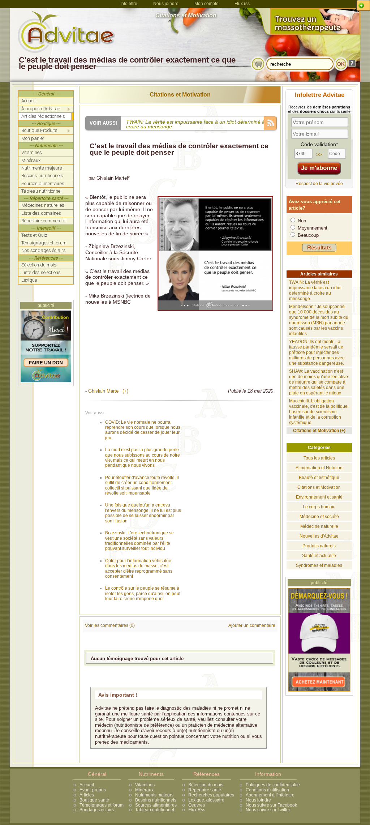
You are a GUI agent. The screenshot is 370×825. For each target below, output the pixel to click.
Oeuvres (196, 805)
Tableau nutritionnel (154, 809)
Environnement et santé (319, 497)
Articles (86, 795)
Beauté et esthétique (319, 477)
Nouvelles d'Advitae (319, 536)
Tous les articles (319, 458)
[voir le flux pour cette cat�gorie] (270, 122)
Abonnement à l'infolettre (270, 795)
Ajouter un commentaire (251, 625)
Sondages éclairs (96, 809)
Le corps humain (319, 506)
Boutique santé (94, 800)
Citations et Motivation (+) (319, 430)
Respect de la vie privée (319, 183)
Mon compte (206, 3)
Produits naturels (319, 545)
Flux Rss (196, 809)
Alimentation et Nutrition (319, 467)
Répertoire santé (204, 789)
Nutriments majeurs (154, 795)
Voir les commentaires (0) (110, 625)
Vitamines (145, 784)
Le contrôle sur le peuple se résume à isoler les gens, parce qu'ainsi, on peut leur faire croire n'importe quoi (142, 593)
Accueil (86, 784)
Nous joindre (165, 3)
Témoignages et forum (101, 805)
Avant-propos (92, 789)
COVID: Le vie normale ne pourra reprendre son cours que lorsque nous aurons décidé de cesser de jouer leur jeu (142, 430)
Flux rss (242, 3)
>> (319, 154)
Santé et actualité (319, 555)
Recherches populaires (211, 795)
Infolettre (128, 3)
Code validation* (319, 144)
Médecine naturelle (319, 526)
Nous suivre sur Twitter (268, 809)
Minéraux (144, 789)
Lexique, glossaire (206, 800)
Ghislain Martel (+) (108, 391)
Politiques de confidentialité (273, 784)
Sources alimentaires (156, 805)
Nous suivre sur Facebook (271, 805)
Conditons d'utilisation (267, 789)
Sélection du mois (205, 784)
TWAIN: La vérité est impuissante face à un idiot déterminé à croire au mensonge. (315, 290)
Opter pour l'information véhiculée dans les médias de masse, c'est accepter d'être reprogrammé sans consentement (138, 568)
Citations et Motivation (180, 94)
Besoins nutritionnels (155, 800)
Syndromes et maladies (319, 565)
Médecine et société (319, 516)
